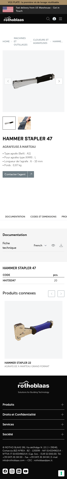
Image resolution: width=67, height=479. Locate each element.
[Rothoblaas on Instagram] (18, 471)
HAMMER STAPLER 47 (58, 41)
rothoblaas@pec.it (43, 460)
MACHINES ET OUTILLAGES (20, 41)
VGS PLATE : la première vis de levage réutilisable (33, 2)
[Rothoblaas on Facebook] (5, 471)
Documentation (15, 216)
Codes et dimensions (43, 216)
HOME (6, 41)
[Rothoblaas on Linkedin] (12, 471)
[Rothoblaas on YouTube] (25, 471)
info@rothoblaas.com (14, 460)
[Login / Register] (54, 19)
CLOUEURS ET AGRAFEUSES (40, 41)
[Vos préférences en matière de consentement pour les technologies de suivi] (61, 473)
